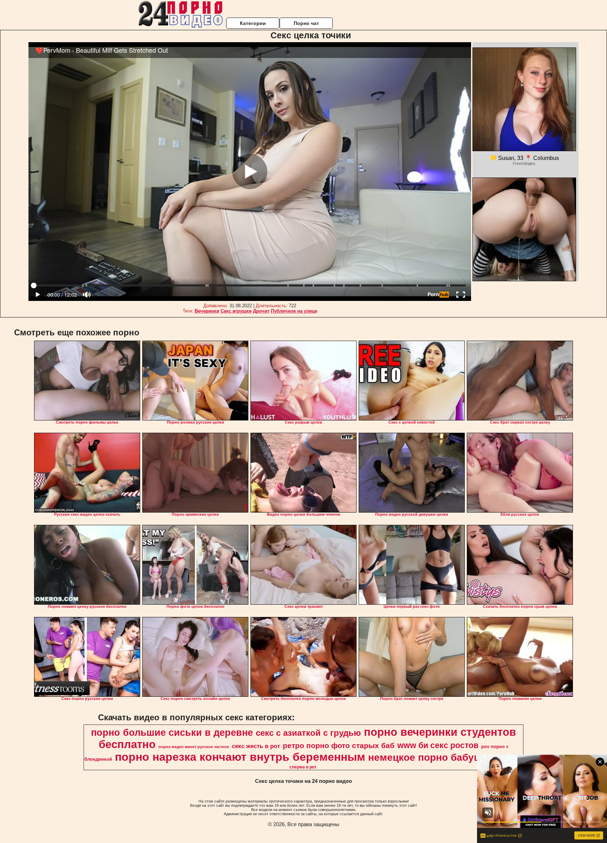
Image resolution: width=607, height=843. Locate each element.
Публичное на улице (294, 311)
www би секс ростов (437, 745)
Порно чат (306, 23)
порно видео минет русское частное (193, 747)
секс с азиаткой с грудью (308, 733)
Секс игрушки (236, 311)
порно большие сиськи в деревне (172, 732)
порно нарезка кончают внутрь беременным (240, 757)
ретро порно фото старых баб (338, 745)
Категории (253, 23)
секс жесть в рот (256, 745)
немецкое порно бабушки (430, 757)
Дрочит (261, 311)
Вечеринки (207, 311)
